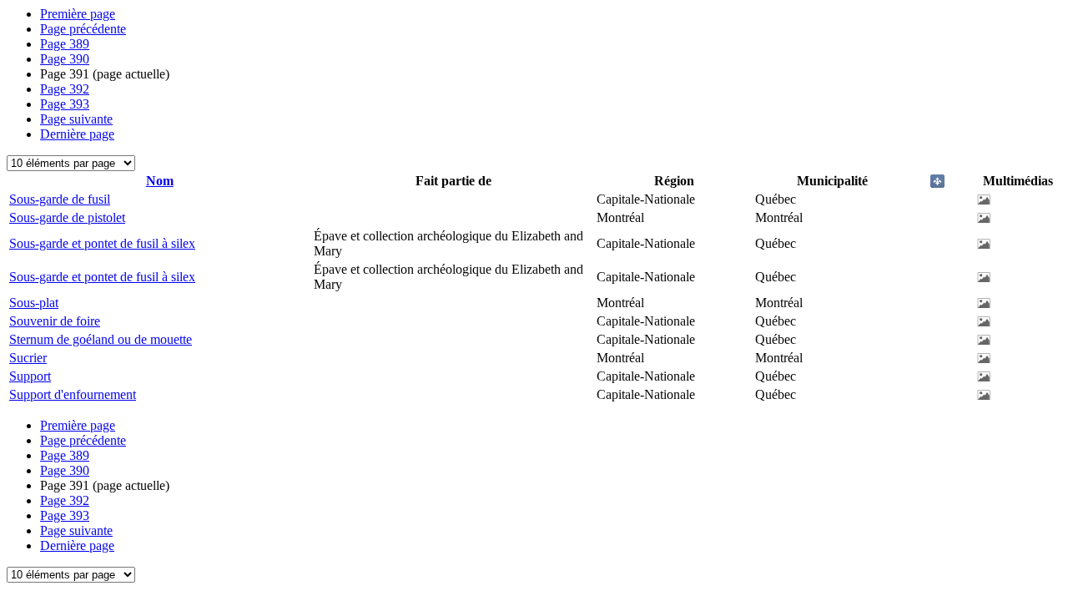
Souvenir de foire (54, 321)
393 (64, 104)
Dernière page (77, 134)
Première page (77, 14)
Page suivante (76, 119)
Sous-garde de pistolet (67, 217)
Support (30, 376)
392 (64, 89)
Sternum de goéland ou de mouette (100, 339)
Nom (160, 181)
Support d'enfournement (72, 394)
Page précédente (83, 29)
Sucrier (28, 358)
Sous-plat (33, 302)
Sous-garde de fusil (59, 199)
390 (64, 59)
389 (64, 44)
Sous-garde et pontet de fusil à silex (102, 243)
